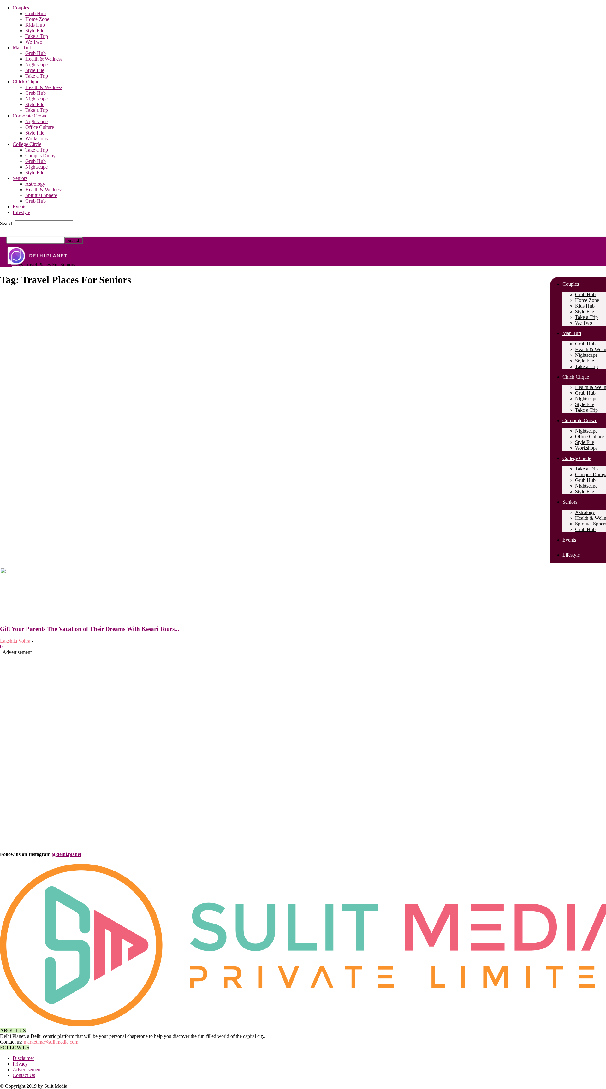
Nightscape (36, 64)
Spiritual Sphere (41, 195)
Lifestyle (21, 212)
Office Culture (39, 127)
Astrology (35, 184)
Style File (34, 30)
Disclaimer (23, 1058)
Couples (21, 7)
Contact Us (24, 1075)
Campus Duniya (41, 155)
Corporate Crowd (30, 115)
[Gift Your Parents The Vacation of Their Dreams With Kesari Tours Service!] (303, 616)
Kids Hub (35, 24)
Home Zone (37, 19)
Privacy (20, 1064)
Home (6, 264)
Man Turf (22, 47)
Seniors (20, 178)
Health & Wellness (43, 59)
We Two (33, 42)
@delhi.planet (66, 854)
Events (19, 206)
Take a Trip (36, 36)
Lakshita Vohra (15, 640)
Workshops (36, 138)
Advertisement (27, 1069)
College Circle (27, 144)
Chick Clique (26, 81)
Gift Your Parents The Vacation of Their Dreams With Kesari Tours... (89, 628)
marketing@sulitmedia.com (51, 1041)
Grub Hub (35, 13)
